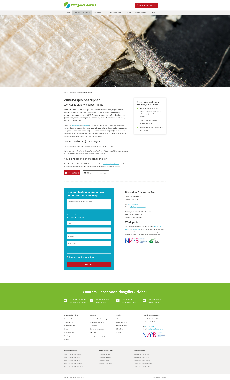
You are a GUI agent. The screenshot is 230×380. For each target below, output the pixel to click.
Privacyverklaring (121, 322)
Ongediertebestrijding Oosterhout (73, 366)
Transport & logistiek (97, 329)
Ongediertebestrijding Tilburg (72, 354)
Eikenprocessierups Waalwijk (142, 360)
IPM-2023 (119, 332)
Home (68, 13)
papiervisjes (76, 125)
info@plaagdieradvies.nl (111, 164)
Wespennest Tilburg (104, 360)
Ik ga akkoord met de (81, 257)
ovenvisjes (85, 125)
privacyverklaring (88, 257)
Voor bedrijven (98, 13)
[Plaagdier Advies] (80, 5)
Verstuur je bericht (88, 264)
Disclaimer (119, 329)
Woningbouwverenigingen (98, 336)
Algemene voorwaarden (124, 319)
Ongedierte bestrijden (81, 13)
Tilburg (161, 226)
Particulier (80, 217)
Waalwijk (128, 229)
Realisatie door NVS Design (159, 377)
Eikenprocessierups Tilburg (141, 357)
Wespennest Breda (104, 354)
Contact (152, 13)
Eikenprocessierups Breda (141, 354)
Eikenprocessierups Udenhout (142, 366)
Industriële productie (97, 322)
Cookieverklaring (121, 325)
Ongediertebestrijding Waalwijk (73, 363)
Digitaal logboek (140, 13)
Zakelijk (71, 217)
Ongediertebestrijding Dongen (72, 357)
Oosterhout (137, 229)
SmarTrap (67, 336)
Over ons (128, 13)
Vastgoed (93, 332)
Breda (156, 226)
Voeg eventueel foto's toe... (77, 251)
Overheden (93, 325)
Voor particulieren (115, 13)
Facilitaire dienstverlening (98, 319)
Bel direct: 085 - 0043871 (148, 5)
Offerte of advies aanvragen (97, 173)
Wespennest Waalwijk (105, 357)
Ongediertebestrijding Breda (72, 360)
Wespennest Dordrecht (105, 363)
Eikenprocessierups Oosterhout (143, 363)
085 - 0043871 (73, 173)
